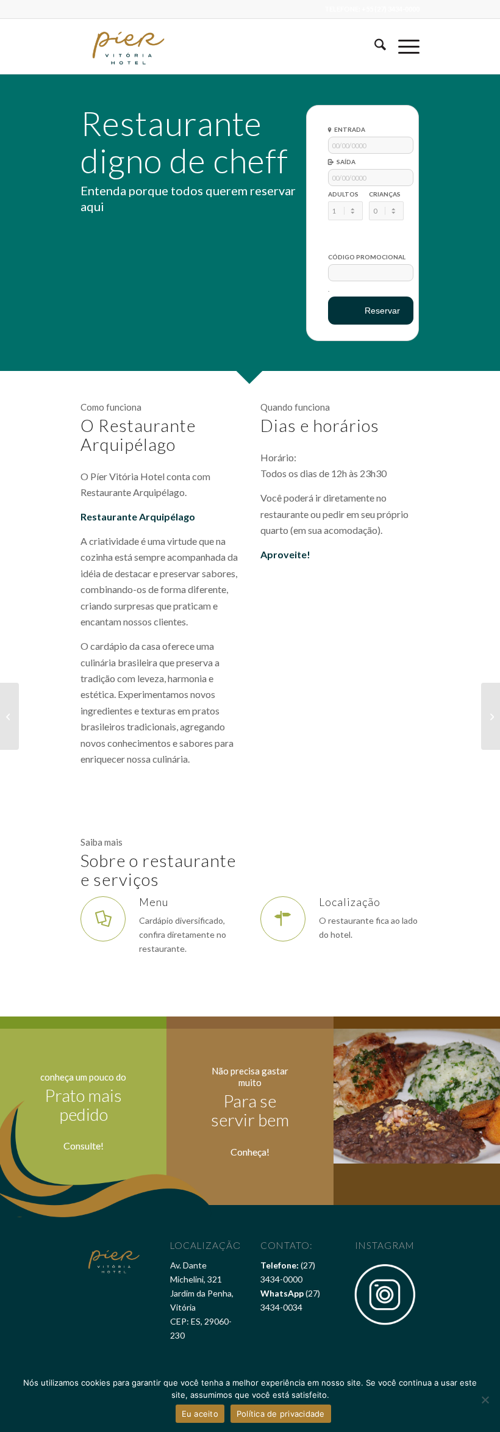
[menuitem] (374, 46)
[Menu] (403, 46)
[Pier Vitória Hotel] (129, 46)
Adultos (343, 194)
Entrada (349, 129)
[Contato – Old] (9, 716)
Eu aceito (200, 1414)
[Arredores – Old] (490, 716)
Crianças (385, 194)
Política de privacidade (281, 1414)
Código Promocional (366, 257)
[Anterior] (361, 1096)
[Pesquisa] (374, 46)
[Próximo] (472, 1096)
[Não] (485, 1400)
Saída (346, 161)
